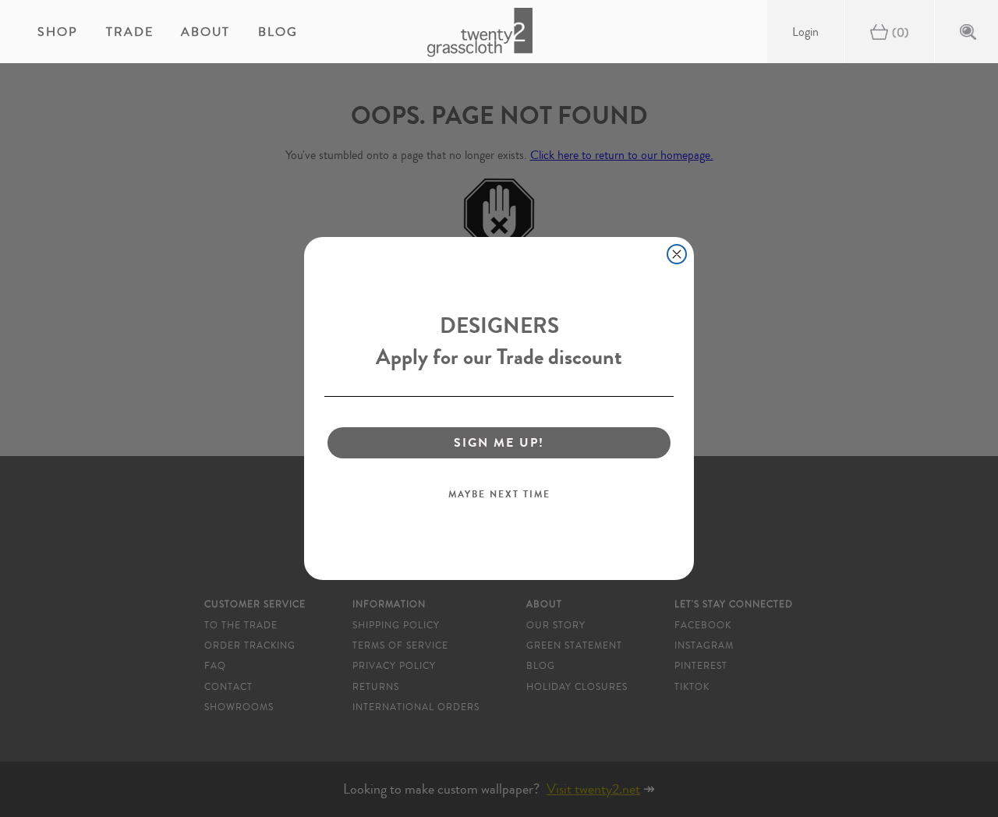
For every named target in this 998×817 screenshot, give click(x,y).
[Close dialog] (676, 254)
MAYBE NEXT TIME (499, 494)
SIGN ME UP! (499, 442)
